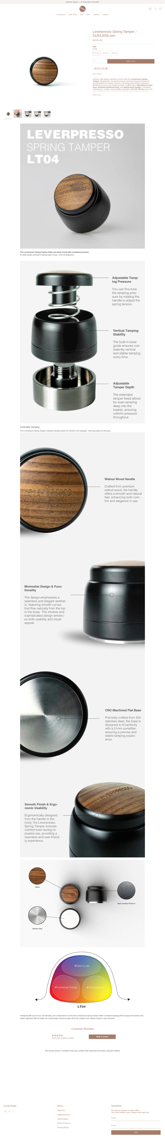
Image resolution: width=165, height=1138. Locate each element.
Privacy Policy (63, 1127)
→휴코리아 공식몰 (100, 68)
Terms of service (63, 1123)
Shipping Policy (63, 1115)
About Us (61, 1110)
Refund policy (62, 1119)
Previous (4, 69)
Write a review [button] (102, 1037)
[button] (61, 14)
